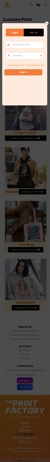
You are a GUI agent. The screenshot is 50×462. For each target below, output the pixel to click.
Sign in (23, 72)
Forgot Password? (34, 65)
